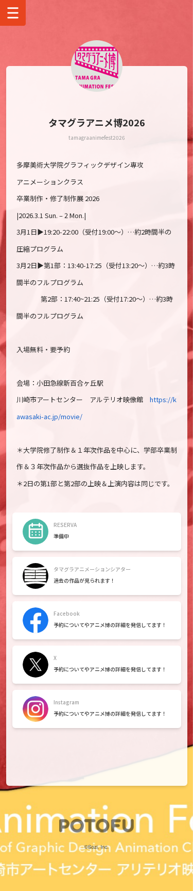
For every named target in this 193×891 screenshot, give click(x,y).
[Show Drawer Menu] (13, 13)
